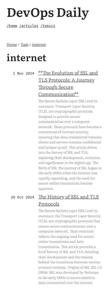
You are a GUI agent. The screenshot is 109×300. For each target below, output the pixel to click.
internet (39, 44)
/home (12, 26)
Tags (24, 44)
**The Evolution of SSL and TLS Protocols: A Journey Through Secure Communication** (68, 83)
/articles (28, 26)
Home (12, 44)
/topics (47, 26)
